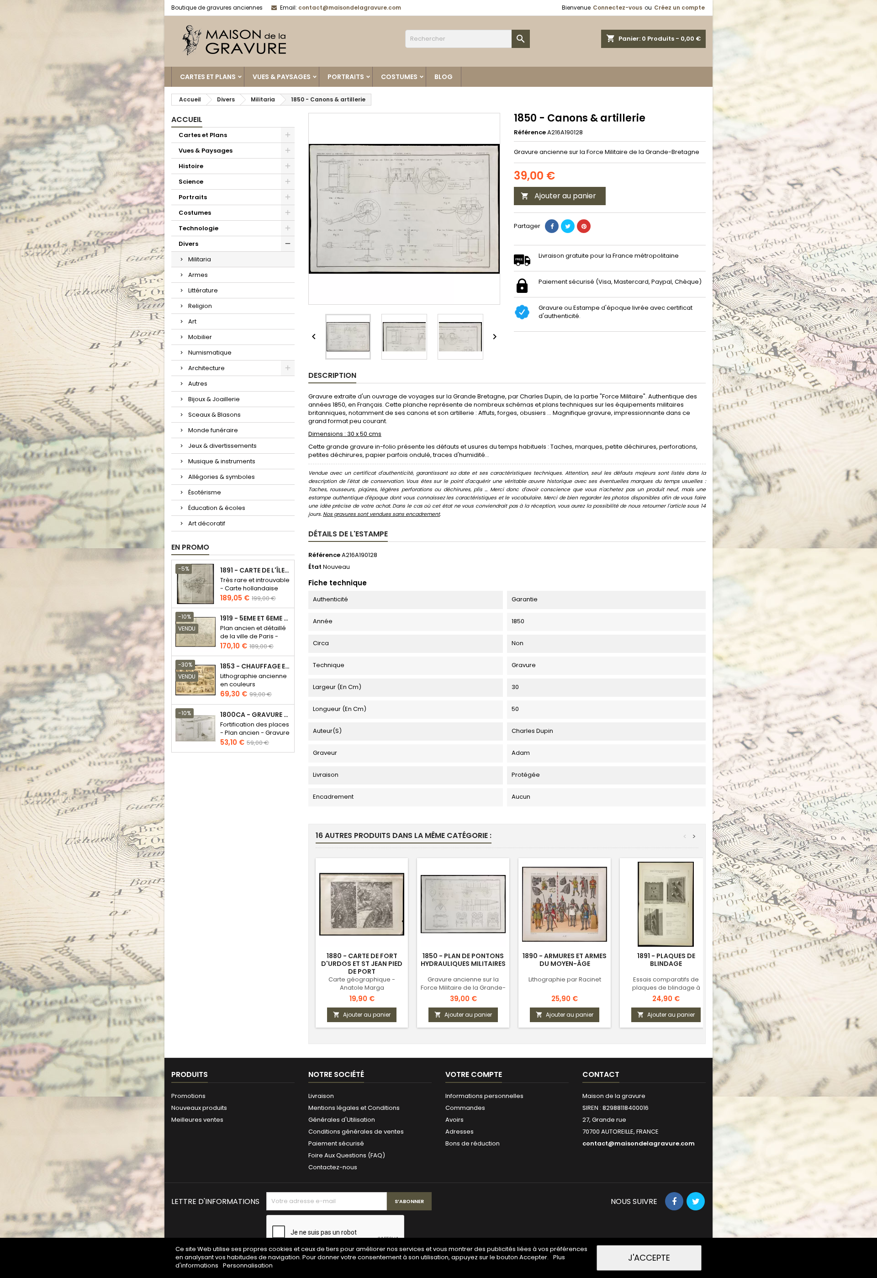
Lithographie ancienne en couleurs (253, 680)
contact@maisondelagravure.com (349, 7)
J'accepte (649, 1257)
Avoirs (454, 1119)
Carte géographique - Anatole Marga (361, 983)
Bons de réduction (472, 1143)
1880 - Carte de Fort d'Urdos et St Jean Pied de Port (361, 963)
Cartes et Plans (208, 76)
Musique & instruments (221, 461)
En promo (190, 547)
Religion (200, 306)
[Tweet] (568, 226)
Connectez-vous (617, 7)
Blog (443, 76)
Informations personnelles (484, 1096)
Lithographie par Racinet (564, 979)
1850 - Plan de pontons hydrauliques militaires (463, 959)
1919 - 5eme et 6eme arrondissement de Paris (255, 618)
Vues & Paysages (282, 76)
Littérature (203, 290)
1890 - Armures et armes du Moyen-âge (565, 959)
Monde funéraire (213, 430)
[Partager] (552, 226)
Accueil (186, 119)
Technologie (198, 228)
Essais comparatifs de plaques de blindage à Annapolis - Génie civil (666, 987)
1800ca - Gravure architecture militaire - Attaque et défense (255, 715)
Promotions (188, 1096)
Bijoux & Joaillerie (214, 399)
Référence (530, 132)
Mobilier (200, 337)
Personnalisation (248, 1265)
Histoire (191, 166)
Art (192, 321)
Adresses (459, 1131)
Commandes (465, 1107)
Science (191, 181)
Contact (600, 1074)
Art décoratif (206, 523)
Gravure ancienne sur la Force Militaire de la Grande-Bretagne (463, 987)
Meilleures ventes (197, 1119)
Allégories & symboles (221, 476)
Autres (197, 383)
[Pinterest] (584, 226)
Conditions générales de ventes (356, 1131)
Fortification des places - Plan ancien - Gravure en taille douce (255, 732)
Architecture (206, 368)
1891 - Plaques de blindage (666, 959)
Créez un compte (679, 7)
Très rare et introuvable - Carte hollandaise (255, 584)
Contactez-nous (332, 1167)
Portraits (346, 76)
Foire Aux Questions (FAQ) (346, 1155)
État (315, 567)
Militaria (199, 259)
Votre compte (473, 1074)
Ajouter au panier (558, 196)
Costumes (399, 76)
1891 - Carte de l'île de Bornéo (255, 570)
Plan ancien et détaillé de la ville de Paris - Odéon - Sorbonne (253, 636)
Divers (188, 243)
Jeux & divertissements (222, 445)
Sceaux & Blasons (214, 414)
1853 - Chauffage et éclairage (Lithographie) (255, 666)
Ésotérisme (204, 492)
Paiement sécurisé (336, 1143)
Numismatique (210, 352)
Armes (198, 274)
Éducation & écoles (216, 508)
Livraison (321, 1096)
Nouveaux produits (199, 1107)
